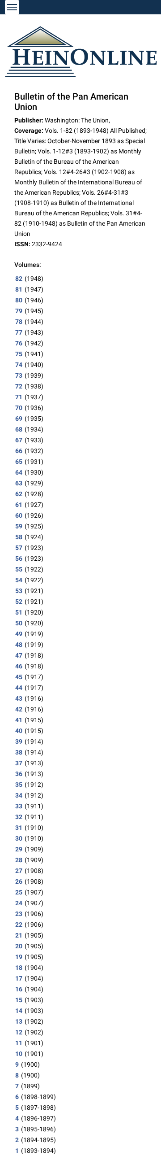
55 (18, 569)
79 (18, 310)
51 (18, 612)
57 (18, 547)
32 (18, 816)
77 (18, 332)
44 (18, 687)
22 (18, 924)
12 (18, 1032)
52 (18, 601)
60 (18, 515)
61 (18, 504)
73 (18, 375)
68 (18, 429)
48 (18, 644)
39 (18, 741)
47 (18, 655)
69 (18, 418)
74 (18, 364)
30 (18, 838)
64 (18, 472)
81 (18, 289)
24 (18, 903)
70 (18, 407)
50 (18, 623)
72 (18, 386)
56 (18, 558)
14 (18, 1010)
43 (18, 698)
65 (18, 461)
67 (18, 440)
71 (18, 397)
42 (18, 709)
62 (18, 493)
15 (18, 999)
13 (18, 1021)
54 (18, 580)
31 (18, 827)
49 (18, 633)
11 (18, 1043)
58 (18, 537)
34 (18, 795)
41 (18, 720)
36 (18, 773)
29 (18, 849)
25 (18, 892)
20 (18, 946)
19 (18, 956)
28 (18, 860)
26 (18, 881)
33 (18, 806)
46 (18, 666)
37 (18, 763)
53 (18, 590)
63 (18, 483)
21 (18, 935)
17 (18, 978)
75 (18, 354)
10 (18, 1053)
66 (18, 450)
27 (18, 870)
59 (18, 526)
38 (18, 752)
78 (18, 321)
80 (18, 300)
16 (18, 989)
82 (18, 278)
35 (18, 784)
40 (18, 730)
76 (18, 343)
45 (18, 677)
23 (18, 913)
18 (18, 967)
